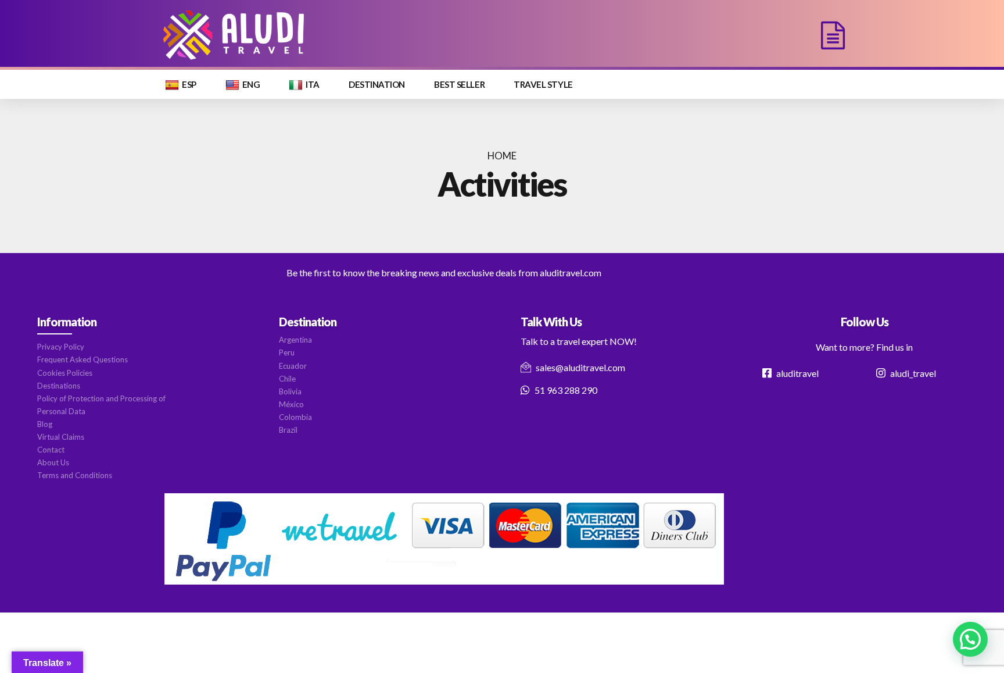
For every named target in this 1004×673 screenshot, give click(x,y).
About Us (53, 462)
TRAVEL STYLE (543, 84)
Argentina (295, 339)
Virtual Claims (60, 436)
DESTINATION (377, 84)
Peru (287, 352)
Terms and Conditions (74, 475)
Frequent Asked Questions (82, 359)
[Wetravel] (444, 539)
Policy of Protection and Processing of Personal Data (101, 405)
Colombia (295, 417)
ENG (251, 84)
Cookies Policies (64, 373)
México (291, 404)
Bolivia (290, 391)
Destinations (58, 385)
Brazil (288, 430)
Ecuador (293, 366)
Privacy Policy (60, 346)
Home (502, 155)
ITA (313, 84)
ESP (189, 84)
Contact (50, 449)
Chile (287, 378)
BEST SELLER (459, 84)
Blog (44, 424)
